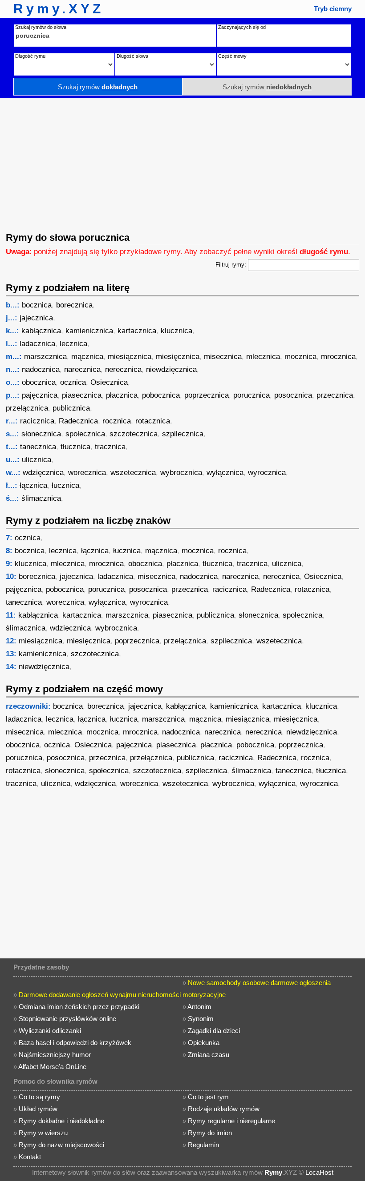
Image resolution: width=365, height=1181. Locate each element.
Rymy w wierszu (43, 1133)
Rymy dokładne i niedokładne (61, 1121)
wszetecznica (133, 472)
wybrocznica (181, 472)
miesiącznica (129, 356)
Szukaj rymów (98, 87)
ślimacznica (41, 498)
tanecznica (38, 447)
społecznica (85, 434)
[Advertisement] (182, 164)
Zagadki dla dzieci (214, 1030)
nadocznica (41, 369)
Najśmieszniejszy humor (55, 1054)
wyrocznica (267, 472)
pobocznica (161, 395)
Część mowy (232, 56)
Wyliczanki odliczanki (50, 1030)
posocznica (293, 395)
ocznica (73, 382)
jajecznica (36, 318)
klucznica (176, 331)
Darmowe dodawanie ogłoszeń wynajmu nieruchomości (100, 994)
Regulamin (203, 1145)
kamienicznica (89, 331)
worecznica (87, 472)
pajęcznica (39, 395)
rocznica (116, 421)
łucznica (65, 485)
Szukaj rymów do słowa (40, 27)
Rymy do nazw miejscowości (61, 1145)
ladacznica (37, 343)
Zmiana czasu (208, 1054)
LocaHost (319, 1172)
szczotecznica (134, 434)
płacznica (122, 395)
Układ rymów (38, 1109)
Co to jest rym (208, 1097)
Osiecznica (109, 382)
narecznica (82, 369)
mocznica (300, 356)
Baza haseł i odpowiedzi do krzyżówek (75, 1042)
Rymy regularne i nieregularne (231, 1121)
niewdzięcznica (171, 369)
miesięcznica (177, 356)
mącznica (87, 356)
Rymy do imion (210, 1133)
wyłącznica (225, 472)
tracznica (110, 447)
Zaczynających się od (242, 27)
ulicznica (36, 459)
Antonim (199, 1006)
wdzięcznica (43, 472)
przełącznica (27, 408)
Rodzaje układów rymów (224, 1109)
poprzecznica (206, 395)
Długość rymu (30, 56)
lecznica (73, 343)
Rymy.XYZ (58, 8)
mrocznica (338, 356)
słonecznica (41, 434)
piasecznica (81, 395)
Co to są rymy (39, 1097)
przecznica (334, 395)
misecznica (223, 356)
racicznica (37, 421)
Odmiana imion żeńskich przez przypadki (79, 1006)
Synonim (201, 1018)
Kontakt (30, 1157)
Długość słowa (132, 56)
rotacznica (152, 421)
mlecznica (263, 356)
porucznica (251, 395)
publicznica (71, 408)
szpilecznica (182, 434)
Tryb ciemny (333, 8)
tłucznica (75, 447)
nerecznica (123, 369)
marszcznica (45, 356)
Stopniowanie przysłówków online (67, 1018)
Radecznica (78, 421)
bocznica (37, 305)
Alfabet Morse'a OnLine (52, 1066)
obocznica (39, 382)
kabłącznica (41, 331)
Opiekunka (203, 1042)
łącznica (33, 485)
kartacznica (137, 331)
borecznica (74, 305)
